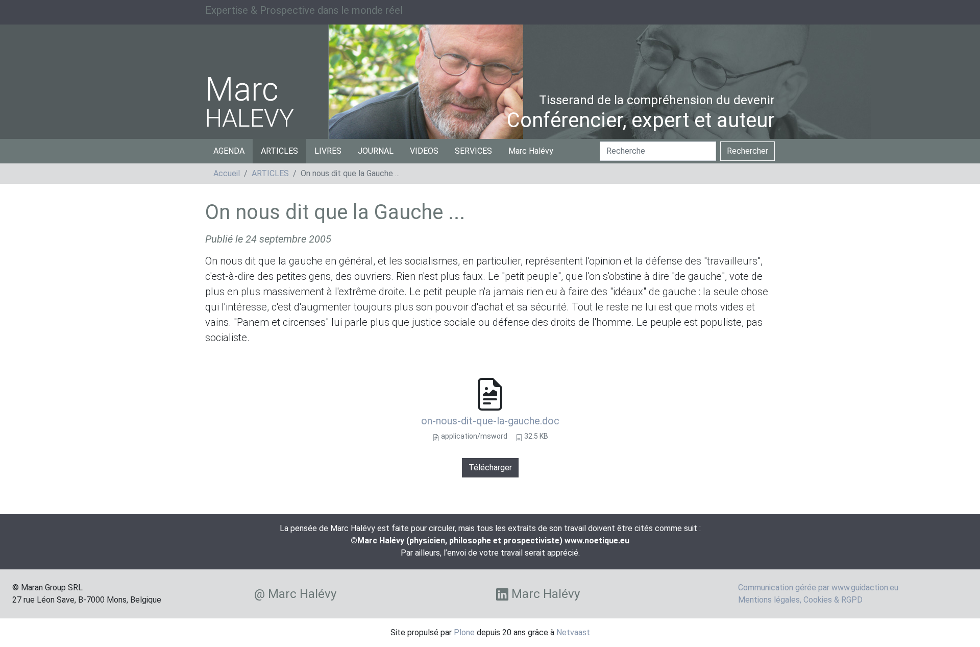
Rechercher (747, 151)
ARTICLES (279, 151)
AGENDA (228, 151)
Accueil (226, 173)
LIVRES (327, 151)
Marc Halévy (530, 151)
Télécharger (490, 467)
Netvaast (573, 632)
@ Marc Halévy (295, 594)
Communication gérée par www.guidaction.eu (818, 587)
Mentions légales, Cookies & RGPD (800, 600)
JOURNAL (376, 151)
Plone (464, 632)
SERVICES (473, 151)
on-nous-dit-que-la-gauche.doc (490, 421)
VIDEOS (424, 151)
